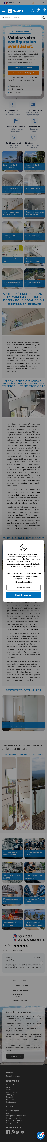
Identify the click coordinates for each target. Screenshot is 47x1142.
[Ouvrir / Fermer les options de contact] (41, 1136)
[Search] (44, 17)
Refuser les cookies (23, 582)
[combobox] (22, 17)
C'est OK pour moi (23, 595)
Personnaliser (23, 587)
